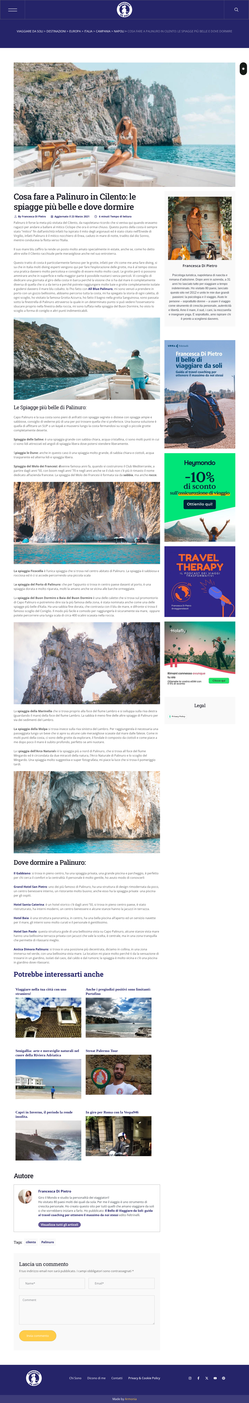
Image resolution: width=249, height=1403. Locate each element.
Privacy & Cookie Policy (144, 1378)
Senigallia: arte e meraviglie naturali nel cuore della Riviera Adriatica (47, 1053)
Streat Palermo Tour (102, 1051)
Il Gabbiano (22, 873)
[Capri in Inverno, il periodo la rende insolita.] (48, 1142)
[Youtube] (215, 1378)
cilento (31, 1242)
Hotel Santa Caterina (29, 905)
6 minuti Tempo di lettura (114, 216)
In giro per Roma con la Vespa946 (112, 1112)
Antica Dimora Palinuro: (31, 949)
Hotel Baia (21, 918)
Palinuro (47, 1242)
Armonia (131, 1399)
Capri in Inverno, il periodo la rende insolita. (44, 1114)
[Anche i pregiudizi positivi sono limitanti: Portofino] (118, 1019)
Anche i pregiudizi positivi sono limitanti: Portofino (118, 991)
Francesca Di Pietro (32, 216)
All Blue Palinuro (100, 289)
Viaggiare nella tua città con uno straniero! (40, 991)
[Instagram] (190, 1378)
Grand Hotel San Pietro (30, 887)
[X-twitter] (207, 1378)
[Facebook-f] (198, 1378)
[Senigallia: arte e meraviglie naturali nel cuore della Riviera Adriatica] (48, 1083)
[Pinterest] (223, 1378)
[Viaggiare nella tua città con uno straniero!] (48, 1022)
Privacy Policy (178, 716)
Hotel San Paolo (25, 931)
